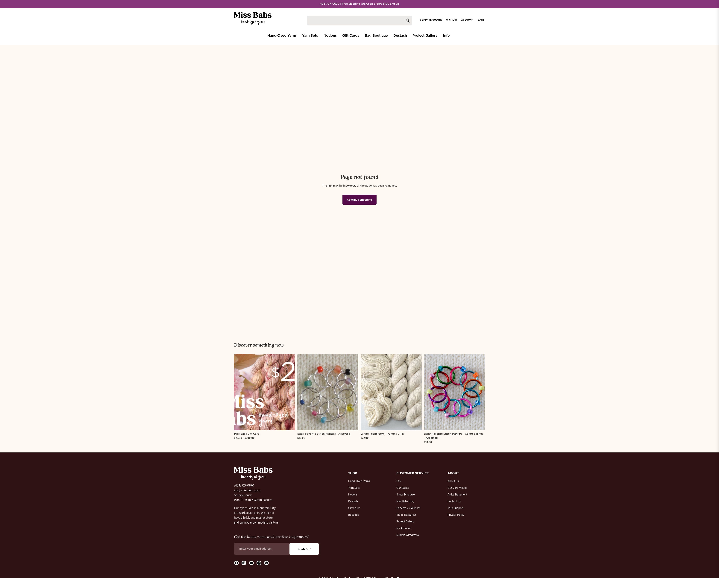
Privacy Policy (456, 514)
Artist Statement (457, 494)
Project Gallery (405, 521)
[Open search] (359, 20)
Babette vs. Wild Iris (408, 508)
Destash (353, 501)
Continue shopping (359, 199)
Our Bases (402, 488)
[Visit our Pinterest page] (266, 563)
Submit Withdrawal (407, 535)
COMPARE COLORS (431, 19)
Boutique (353, 514)
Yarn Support (455, 508)
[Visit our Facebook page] (236, 563)
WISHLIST (451, 19)
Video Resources (406, 514)
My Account (403, 528)
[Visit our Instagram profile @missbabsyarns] (244, 563)
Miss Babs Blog (405, 501)
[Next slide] (289, 392)
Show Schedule (405, 494)
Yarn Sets (354, 488)
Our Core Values (457, 488)
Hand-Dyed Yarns (359, 481)
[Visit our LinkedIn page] (259, 563)
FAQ (398, 481)
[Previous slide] (239, 392)
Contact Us (454, 501)
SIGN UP (304, 548)
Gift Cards (354, 508)
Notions (352, 494)
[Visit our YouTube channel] (251, 563)
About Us (453, 481)
